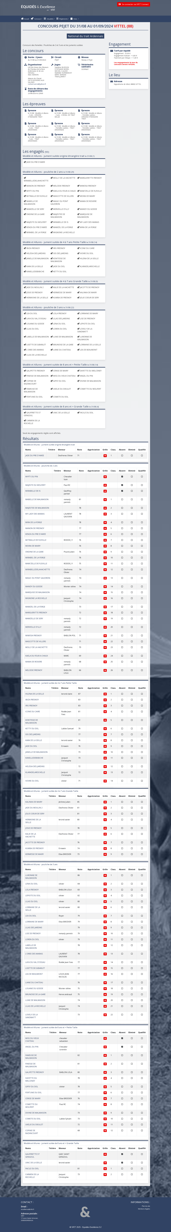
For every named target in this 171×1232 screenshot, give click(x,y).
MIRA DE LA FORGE (33, 522)
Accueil (26, 19)
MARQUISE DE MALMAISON (37, 592)
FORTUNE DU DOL (33, 1092)
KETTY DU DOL (32, 728)
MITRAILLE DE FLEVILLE (35, 540)
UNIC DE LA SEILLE (33, 1162)
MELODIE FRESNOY (33, 670)
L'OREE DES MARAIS (34, 953)
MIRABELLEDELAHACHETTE (37, 569)
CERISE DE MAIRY (32, 1098)
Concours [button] (37, 19)
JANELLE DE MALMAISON (36, 752)
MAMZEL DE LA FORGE (35, 606)
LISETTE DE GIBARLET (35, 968)
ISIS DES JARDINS (32, 734)
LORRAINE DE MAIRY (34, 921)
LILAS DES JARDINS (33, 927)
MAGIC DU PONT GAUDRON (37, 578)
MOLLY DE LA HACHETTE (36, 647)
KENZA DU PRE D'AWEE (35, 534)
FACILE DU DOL (32, 1168)
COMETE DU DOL (33, 1118)
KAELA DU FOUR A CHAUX (36, 655)
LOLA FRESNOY (32, 889)
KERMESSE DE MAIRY (34, 854)
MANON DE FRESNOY (34, 528)
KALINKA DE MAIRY (33, 802)
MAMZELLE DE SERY (34, 618)
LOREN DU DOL (32, 939)
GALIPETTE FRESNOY (34, 1072)
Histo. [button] (75, 19)
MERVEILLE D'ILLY (33, 627)
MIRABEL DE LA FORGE (35, 557)
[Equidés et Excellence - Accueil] (38, 8)
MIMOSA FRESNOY (33, 635)
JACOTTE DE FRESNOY (35, 842)
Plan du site (146, 1206)
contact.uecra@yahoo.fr (37, 84)
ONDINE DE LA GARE (34, 552)
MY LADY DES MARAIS (35, 514)
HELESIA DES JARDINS (35, 766)
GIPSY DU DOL (31, 1086)
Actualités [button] (50, 19)
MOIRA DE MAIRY (32, 546)
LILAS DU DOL (31, 901)
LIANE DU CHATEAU (34, 982)
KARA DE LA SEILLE (33, 740)
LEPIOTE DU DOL (32, 895)
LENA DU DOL (31, 883)
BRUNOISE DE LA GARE (35, 994)
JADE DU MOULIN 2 (33, 807)
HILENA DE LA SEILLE (34, 694)
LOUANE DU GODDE (34, 988)
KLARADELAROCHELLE (35, 772)
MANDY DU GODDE (33, 586)
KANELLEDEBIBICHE (34, 758)
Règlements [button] (63, 19)
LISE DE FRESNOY (33, 933)
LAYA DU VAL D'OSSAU (35, 962)
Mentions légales (144, 1209)
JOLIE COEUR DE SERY (34, 813)
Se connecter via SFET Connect (135, 4)
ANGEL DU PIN (31, 1046)
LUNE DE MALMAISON (35, 1000)
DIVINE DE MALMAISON (35, 1112)
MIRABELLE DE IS (32, 491)
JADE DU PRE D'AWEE (34, 455)
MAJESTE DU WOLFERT (35, 485)
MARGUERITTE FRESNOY (36, 612)
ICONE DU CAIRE (32, 711)
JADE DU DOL (31, 746)
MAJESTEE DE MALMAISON (37, 508)
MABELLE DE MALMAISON (37, 499)
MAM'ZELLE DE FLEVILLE (36, 563)
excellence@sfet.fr (27, 1209)
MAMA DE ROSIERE (33, 661)
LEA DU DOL (30, 915)
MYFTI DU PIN (31, 476)
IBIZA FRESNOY (32, 699)
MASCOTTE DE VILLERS (35, 641)
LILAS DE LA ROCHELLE (35, 1006)
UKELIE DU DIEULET (34, 1124)
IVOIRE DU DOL (32, 781)
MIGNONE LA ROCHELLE (36, 598)
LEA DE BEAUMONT (34, 974)
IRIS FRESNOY (31, 705)
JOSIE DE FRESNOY (33, 828)
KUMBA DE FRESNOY (34, 848)
